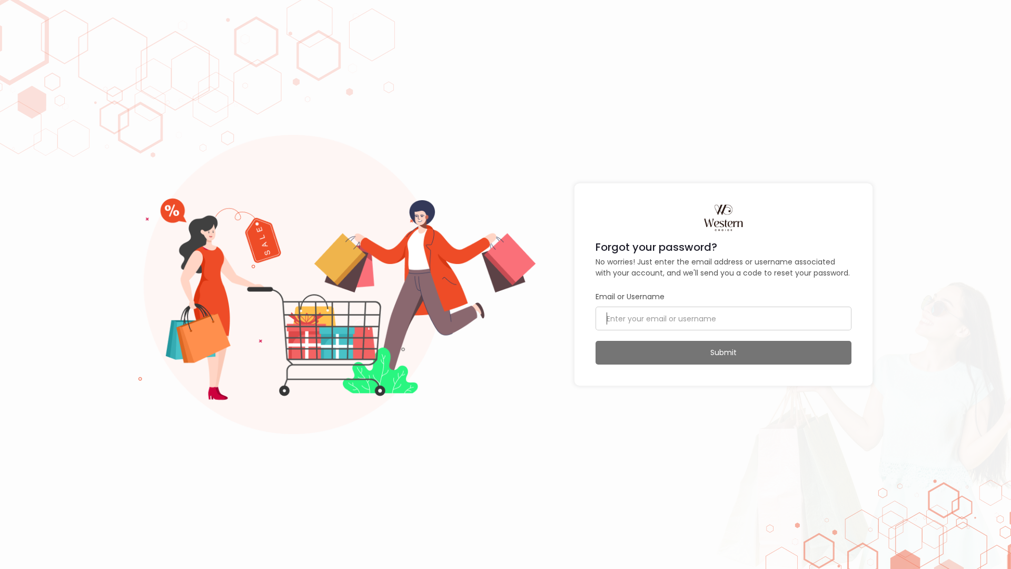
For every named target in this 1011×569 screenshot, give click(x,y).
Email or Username (630, 296)
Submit (723, 352)
